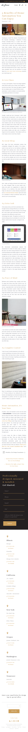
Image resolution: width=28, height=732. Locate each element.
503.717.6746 (11, 643)
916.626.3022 (11, 596)
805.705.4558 (11, 588)
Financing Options (9, 724)
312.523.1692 (11, 546)
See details (11, 563)
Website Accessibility (18, 724)
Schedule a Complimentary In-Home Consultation (13, 1)
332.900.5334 (11, 615)
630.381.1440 (11, 561)
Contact (16, 5)
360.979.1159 (11, 662)
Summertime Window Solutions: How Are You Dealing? (15, 459)
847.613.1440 (11, 554)
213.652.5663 (11, 581)
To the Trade (14, 718)
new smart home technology (14, 71)
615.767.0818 (11, 682)
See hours (10, 548)
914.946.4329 (11, 623)
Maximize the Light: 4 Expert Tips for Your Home (15, 465)
